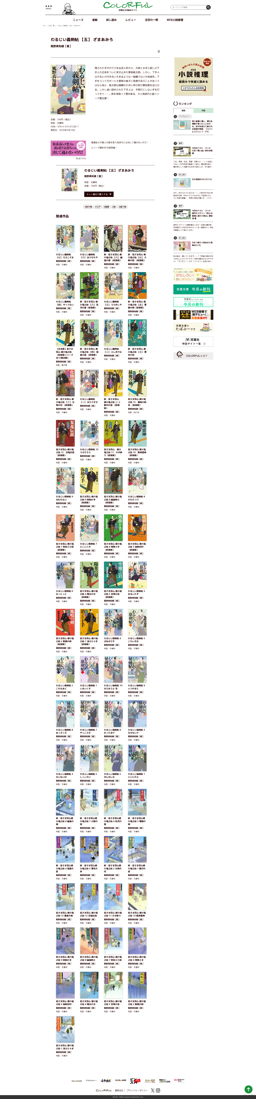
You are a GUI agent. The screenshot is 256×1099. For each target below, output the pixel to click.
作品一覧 (51, 26)
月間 (203, 110)
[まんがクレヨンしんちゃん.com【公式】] (76, 1080)
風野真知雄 (90, 176)
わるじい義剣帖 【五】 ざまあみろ (69, 26)
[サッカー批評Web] (150, 1080)
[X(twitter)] (153, 1090)
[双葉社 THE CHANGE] (120, 1081)
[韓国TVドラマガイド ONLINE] (179, 1080)
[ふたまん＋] (106, 1080)
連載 (94, 20)
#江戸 (98, 206)
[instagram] (158, 1090)
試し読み (111, 20)
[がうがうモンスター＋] (91, 1081)
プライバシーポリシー (137, 1090)
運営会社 (119, 1090)
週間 (183, 110)
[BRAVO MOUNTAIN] (164, 1080)
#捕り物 (122, 206)
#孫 (114, 206)
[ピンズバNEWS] (135, 1079)
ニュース (78, 20)
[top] (128, 5)
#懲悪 (106, 206)
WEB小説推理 (175, 20)
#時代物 (88, 206)
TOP (44, 26)
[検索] (208, 7)
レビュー (130, 20)
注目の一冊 (151, 20)
